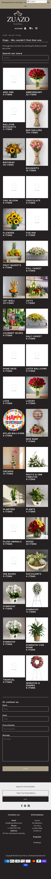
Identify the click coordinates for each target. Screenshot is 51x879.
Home (4, 35)
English (32, 1)
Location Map (37, 828)
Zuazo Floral (22, 856)
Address (13, 831)
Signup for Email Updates (25, 786)
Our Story (37, 825)
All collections (37, 823)
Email (4, 715)
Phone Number (8, 725)
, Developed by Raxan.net (36, 856)
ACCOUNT (19, 28)
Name (4, 705)
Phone (13, 825)
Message (6, 735)
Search (37, 820)
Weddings (37, 842)
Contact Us (37, 831)
